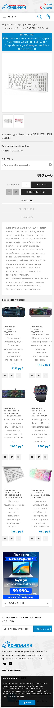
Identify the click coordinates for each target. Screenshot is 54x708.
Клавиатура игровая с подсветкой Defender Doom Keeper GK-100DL (12, 331)
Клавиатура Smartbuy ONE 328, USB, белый (26, 28)
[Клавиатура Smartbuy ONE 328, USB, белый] (27, 83)
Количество (13, 184)
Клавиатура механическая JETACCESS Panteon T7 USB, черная (39, 413)
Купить (41, 184)
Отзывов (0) (26, 217)
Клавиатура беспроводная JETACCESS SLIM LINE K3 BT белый (13, 494)
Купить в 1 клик (36, 192)
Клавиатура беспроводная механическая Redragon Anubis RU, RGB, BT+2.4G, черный (13, 414)
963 (49, 4)
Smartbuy (24, 146)
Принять (27, 702)
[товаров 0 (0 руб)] (49, 17)
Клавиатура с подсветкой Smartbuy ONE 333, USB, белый (40, 494)
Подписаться (43, 629)
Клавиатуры (31, 24)
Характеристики (27, 209)
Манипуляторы (14, 24)
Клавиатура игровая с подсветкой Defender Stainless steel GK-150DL (40, 331)
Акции (47, 7)
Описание (27, 201)
